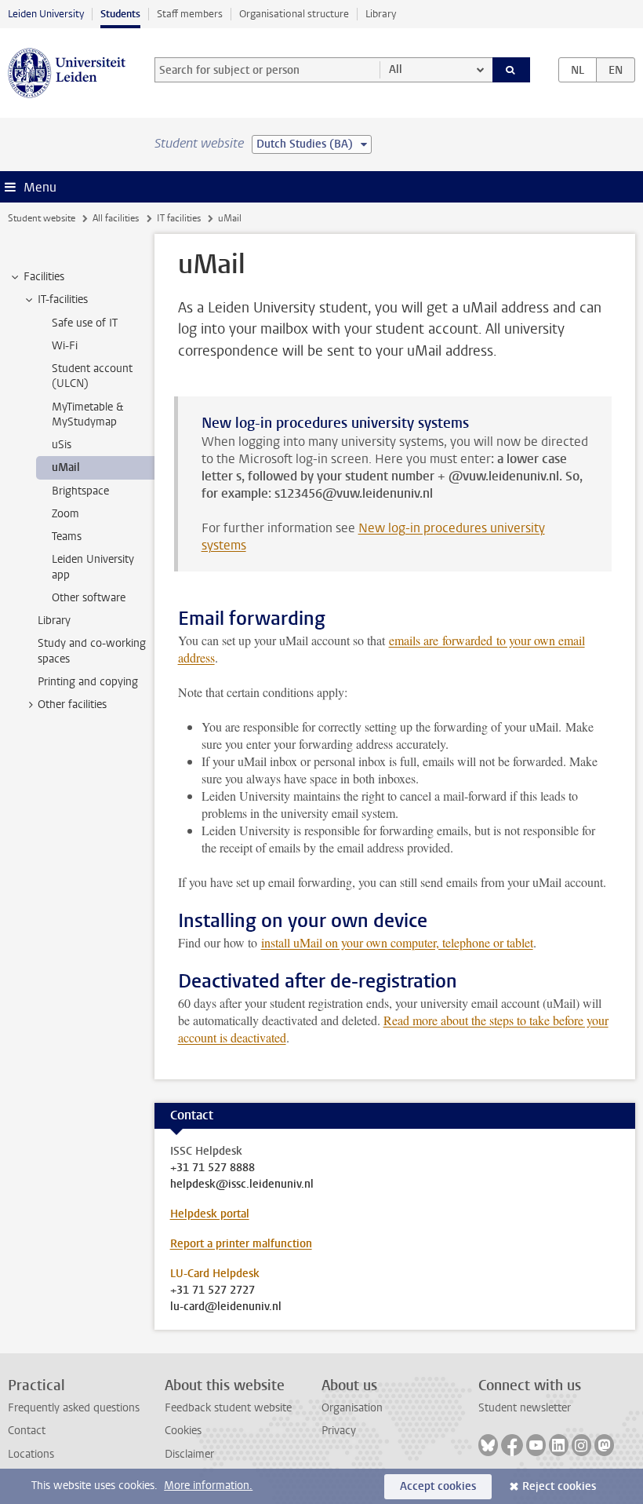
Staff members (190, 13)
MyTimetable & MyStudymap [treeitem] (87, 414)
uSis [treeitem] (61, 444)
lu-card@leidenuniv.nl (226, 1307)
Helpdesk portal (209, 1213)
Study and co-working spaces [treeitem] (92, 651)
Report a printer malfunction (241, 1243)
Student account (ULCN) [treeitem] (92, 376)
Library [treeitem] (54, 620)
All (395, 69)
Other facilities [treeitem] (72, 704)
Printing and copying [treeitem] (88, 681)
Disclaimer (189, 1454)
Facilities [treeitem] (44, 276)
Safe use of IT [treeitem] (85, 323)
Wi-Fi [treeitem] (65, 345)
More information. (208, 1485)
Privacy (339, 1430)
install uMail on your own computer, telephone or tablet (397, 942)
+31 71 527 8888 (212, 1168)
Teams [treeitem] (67, 536)
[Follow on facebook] (512, 1445)
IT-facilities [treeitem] (63, 299)
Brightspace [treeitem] (80, 491)
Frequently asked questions (74, 1407)
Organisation (352, 1407)
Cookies (183, 1430)
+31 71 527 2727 (212, 1290)
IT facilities (179, 218)
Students (120, 13)
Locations (31, 1454)
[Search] (511, 69)
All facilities (116, 218)
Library (380, 13)
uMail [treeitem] (66, 467)
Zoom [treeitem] (65, 513)
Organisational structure (294, 13)
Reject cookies (559, 1486)
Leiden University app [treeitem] (93, 567)
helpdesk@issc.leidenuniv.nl (242, 1184)
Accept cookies (438, 1486)
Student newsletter (524, 1407)
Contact (26, 1430)
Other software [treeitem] (88, 597)
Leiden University (46, 13)
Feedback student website (228, 1407)
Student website (41, 218)
